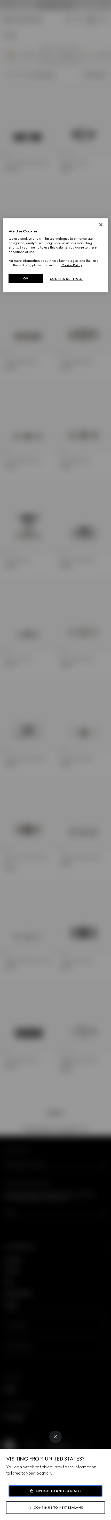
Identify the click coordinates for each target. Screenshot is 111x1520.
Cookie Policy (71, 265)
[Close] (55, 1437)
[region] (55, 255)
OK (25, 278)
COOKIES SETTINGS (66, 279)
